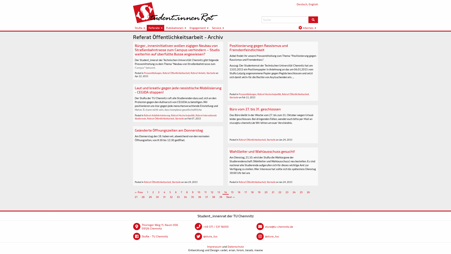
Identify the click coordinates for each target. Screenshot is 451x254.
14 (225, 192)
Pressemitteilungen (153, 73)
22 (280, 192)
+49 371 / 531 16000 (216, 226)
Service (216, 27)
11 (206, 192)
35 (192, 196)
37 (206, 196)
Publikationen (174, 27)
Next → (230, 196)
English (313, 4)
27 (136, 196)
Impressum (214, 246)
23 (287, 192)
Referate (154, 27)
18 (252, 192)
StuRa (138, 27)
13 (219, 192)
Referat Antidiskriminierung (157, 115)
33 (178, 196)
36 (199, 196)
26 (308, 192)
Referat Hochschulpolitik (269, 94)
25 (301, 192)
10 (199, 192)
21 (273, 192)
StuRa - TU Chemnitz (155, 236)
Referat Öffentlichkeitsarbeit (176, 73)
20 (266, 192)
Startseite (210, 73)
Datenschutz (236, 246)
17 (246, 192)
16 (239, 192)
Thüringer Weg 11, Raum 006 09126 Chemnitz (160, 226)
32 (171, 196)
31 (164, 196)
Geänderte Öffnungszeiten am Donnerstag (169, 130)
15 (232, 192)
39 (220, 196)
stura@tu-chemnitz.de (279, 226)
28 (143, 196)
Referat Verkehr (198, 73)
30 (157, 196)
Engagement (198, 27)
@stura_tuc (210, 236)
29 (150, 196)
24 (294, 192)
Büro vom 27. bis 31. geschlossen (255, 109)
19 (259, 192)
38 (213, 196)
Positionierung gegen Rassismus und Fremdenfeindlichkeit (259, 47)
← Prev (139, 192)
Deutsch (302, 4)
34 (185, 196)
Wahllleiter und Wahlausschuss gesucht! (262, 151)
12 (212, 192)
